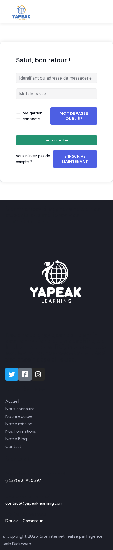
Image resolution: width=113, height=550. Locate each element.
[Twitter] (11, 374)
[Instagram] (38, 374)
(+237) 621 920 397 (23, 480)
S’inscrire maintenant (75, 159)
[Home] (56, 280)
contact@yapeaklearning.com (34, 503)
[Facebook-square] (25, 374)
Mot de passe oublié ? (74, 116)
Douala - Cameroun (24, 520)
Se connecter (56, 140)
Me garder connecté (32, 116)
